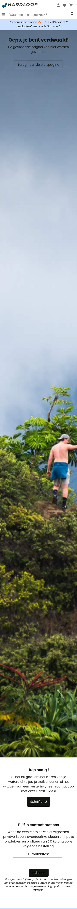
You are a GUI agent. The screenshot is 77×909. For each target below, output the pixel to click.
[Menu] (3, 15)
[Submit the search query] (72, 15)
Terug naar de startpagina (38, 64)
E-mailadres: (38, 854)
